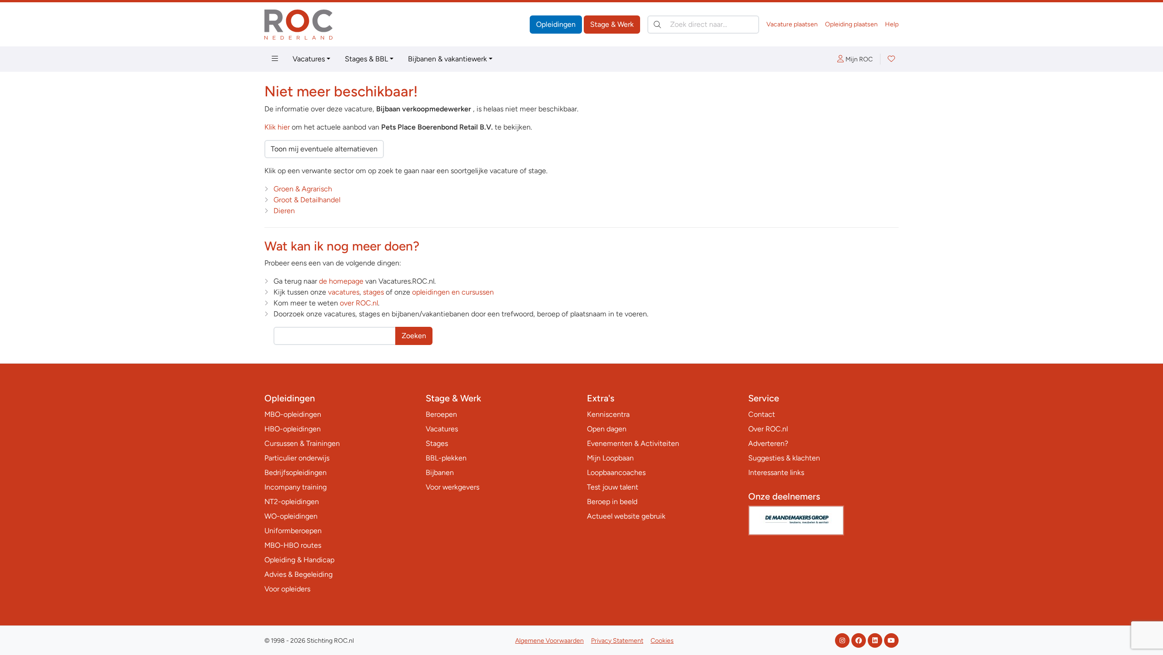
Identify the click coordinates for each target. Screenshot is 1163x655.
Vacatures (309, 59)
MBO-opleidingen (292, 414)
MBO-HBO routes (292, 545)
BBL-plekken (446, 458)
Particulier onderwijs (296, 458)
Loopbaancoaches (616, 472)
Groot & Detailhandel (306, 199)
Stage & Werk (612, 24)
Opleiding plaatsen (851, 24)
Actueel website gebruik (626, 516)
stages (373, 292)
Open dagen (606, 429)
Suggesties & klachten (784, 458)
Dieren (284, 210)
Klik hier (277, 127)
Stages (437, 443)
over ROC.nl (359, 303)
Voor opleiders (287, 589)
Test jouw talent (612, 487)
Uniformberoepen (293, 530)
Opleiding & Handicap (299, 559)
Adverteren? (768, 443)
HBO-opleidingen (292, 429)
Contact (761, 414)
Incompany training (295, 487)
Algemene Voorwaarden (549, 641)
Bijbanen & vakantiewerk (447, 59)
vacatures (343, 292)
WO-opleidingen (291, 516)
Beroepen (441, 414)
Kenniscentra (608, 414)
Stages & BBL (366, 59)
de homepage (341, 281)
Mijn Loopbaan (610, 458)
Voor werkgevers (452, 487)
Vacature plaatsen (792, 24)
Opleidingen (556, 24)
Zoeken (414, 335)
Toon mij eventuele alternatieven (324, 149)
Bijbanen (440, 472)
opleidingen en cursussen (453, 292)
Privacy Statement (617, 641)
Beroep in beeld (612, 501)
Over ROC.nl (768, 429)
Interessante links (776, 472)
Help (892, 24)
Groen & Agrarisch (302, 189)
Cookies (662, 641)
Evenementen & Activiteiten (633, 443)
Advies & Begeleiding (298, 574)
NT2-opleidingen (291, 501)
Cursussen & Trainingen (302, 443)
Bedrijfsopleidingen (295, 472)
